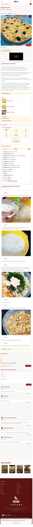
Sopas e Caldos (19, 486)
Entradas (2, 485)
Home (1, 9)
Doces (1, 489)
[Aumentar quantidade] (29, 149)
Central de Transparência (22, 508)
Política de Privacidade (16, 508)
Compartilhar (29, 365)
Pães (1, 492)
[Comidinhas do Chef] (16, 1)
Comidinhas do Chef (13, 509)
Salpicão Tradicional (10, 100)
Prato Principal (3, 493)
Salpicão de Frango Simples (11, 106)
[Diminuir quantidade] (16, 149)
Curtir (3, 365)
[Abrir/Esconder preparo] (1, 187)
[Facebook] (13, 505)
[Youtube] (17, 505)
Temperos (18, 485)
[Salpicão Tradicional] (4, 101)
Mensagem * (2, 378)
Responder (29, 393)
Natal (4, 9)
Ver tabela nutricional (16, 141)
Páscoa (18, 493)
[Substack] (21, 505)
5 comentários (4, 47)
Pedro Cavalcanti (4, 13)
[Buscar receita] (30, 4)
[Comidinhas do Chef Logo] (16, 500)
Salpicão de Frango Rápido (11, 112)
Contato (11, 508)
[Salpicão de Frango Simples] (4, 106)
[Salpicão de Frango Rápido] (4, 112)
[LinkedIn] (19, 505)
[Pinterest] (15, 505)
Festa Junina (18, 492)
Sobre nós (7, 508)
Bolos (1, 486)
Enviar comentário (28, 384)
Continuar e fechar (16, 522)
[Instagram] (11, 505)
